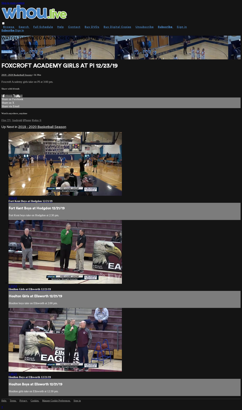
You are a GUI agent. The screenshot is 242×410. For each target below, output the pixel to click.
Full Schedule (43, 27)
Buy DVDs (92, 27)
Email (19, 95)
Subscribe (6, 51)
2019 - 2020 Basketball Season (16, 75)
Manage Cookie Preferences (56, 400)
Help (60, 27)
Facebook (7, 95)
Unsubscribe (145, 27)
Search (24, 27)
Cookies (35, 400)
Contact (74, 27)
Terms (13, 400)
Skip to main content (12, 2)
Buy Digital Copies (117, 27)
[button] (3, 23)
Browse (9, 27)
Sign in (182, 27)
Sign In (19, 30)
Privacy (23, 400)
